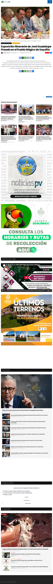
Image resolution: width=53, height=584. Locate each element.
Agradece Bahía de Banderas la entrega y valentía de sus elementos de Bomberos (8, 118)
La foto (17, 565)
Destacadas (13, 565)
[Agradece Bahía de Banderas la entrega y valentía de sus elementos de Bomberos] (9, 109)
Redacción (5, 411)
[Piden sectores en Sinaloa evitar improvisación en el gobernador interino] (26, 391)
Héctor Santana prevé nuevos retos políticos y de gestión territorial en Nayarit (26, 138)
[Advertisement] (26, 84)
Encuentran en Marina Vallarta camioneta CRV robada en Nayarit (25, 554)
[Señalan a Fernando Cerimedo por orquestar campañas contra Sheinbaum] (6, 435)
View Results (26, 500)
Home (2, 40)
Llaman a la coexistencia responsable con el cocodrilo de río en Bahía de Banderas (29, 566)
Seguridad (4, 514)
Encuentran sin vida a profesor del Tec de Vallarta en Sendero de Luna (26, 560)
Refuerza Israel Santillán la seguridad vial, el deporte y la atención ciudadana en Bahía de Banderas (8, 138)
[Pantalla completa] (50, 290)
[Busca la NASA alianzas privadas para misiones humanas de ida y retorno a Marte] (6, 416)
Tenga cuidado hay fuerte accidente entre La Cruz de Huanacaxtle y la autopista (25, 549)
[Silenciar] (48, 290)
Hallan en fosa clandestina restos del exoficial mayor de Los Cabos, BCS (27, 446)
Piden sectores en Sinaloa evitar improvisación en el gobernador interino (22, 410)
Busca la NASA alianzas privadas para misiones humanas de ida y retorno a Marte (29, 415)
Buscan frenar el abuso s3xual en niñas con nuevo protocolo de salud (26, 440)
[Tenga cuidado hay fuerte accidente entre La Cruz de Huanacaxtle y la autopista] (26, 530)
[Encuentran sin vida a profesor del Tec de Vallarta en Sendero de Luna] (6, 561)
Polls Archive (28, 503)
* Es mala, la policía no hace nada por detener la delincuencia (17, 492)
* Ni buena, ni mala (7, 494)
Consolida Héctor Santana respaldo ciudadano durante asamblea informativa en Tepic (44, 138)
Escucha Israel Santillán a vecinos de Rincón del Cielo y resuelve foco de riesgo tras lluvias (25, 118)
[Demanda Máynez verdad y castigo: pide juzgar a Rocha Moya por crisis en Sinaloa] (6, 454)
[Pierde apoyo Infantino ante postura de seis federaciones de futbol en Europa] (6, 429)
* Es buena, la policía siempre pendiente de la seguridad (16, 491)
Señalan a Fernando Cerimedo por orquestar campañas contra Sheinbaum (28, 434)
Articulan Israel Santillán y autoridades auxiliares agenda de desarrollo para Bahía (44, 118)
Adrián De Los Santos (7, 550)
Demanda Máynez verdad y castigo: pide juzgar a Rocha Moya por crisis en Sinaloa (29, 453)
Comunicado (4, 120)
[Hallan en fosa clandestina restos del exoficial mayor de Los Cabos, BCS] (6, 448)
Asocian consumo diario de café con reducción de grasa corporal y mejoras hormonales (28, 422)
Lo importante (16, 43)
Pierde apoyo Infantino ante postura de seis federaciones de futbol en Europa (28, 427)
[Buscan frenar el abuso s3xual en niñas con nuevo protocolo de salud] (6, 441)
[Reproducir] (2, 290)
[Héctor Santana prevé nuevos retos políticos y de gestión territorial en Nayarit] (26, 130)
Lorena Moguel (6, 52)
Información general (8, 40)
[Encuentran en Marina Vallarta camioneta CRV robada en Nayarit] (6, 555)
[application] (26, 277)
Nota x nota (4, 375)
